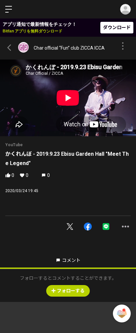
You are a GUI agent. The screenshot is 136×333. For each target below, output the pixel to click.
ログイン (125, 9)
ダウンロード (117, 27)
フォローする (71, 290)
